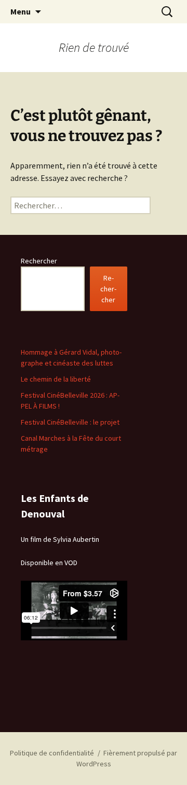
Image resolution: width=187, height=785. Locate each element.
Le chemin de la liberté (56, 379)
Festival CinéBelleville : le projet (70, 422)
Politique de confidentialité (52, 753)
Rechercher (39, 260)
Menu (20, 11)
